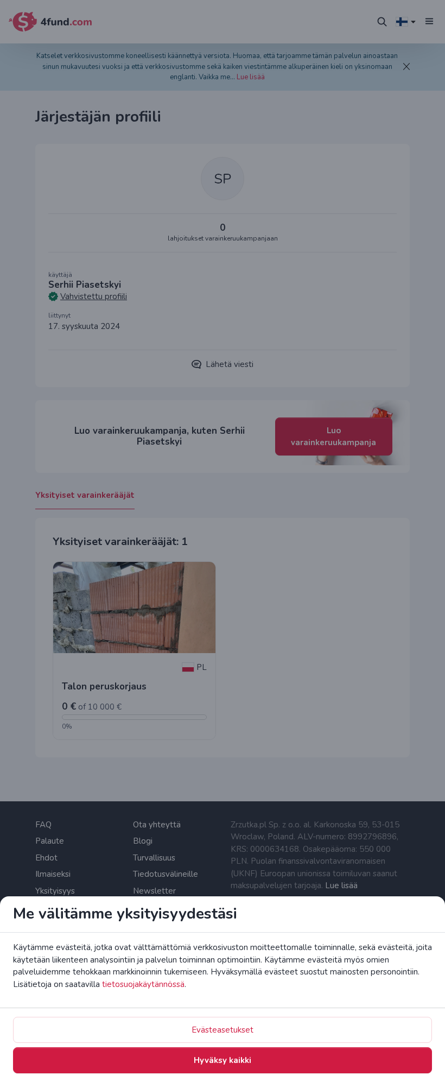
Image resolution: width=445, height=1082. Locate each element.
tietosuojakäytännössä (143, 984)
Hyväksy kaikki (222, 1060)
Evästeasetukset (222, 1029)
